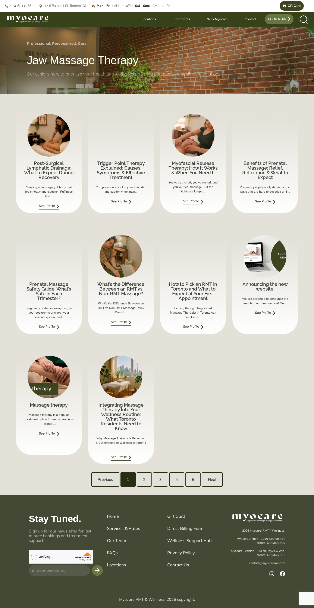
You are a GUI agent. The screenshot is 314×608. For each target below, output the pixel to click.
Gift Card (176, 516)
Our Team (116, 540)
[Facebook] (282, 573)
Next (212, 479)
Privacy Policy (181, 552)
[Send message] (97, 570)
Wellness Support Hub (189, 540)
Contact (250, 19)
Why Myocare (217, 19)
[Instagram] (271, 573)
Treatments (181, 19)
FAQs (112, 552)
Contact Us (178, 564)
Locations (149, 19)
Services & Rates (123, 528)
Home (113, 516)
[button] (302, 19)
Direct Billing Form (185, 528)
